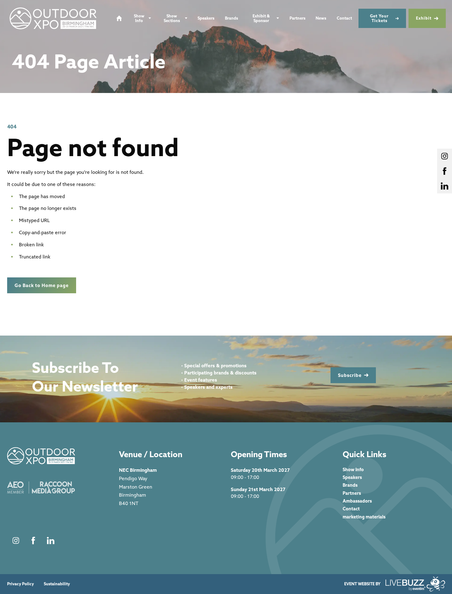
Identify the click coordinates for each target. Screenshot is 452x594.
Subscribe (350, 375)
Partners (297, 18)
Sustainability (57, 584)
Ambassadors (357, 501)
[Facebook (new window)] (33, 540)
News (321, 18)
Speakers (206, 18)
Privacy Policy (20, 584)
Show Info (139, 18)
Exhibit (423, 18)
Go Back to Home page (42, 285)
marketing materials (364, 516)
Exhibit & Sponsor (261, 18)
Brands (231, 18)
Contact (344, 18)
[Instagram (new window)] (16, 540)
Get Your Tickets (379, 18)
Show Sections (172, 18)
